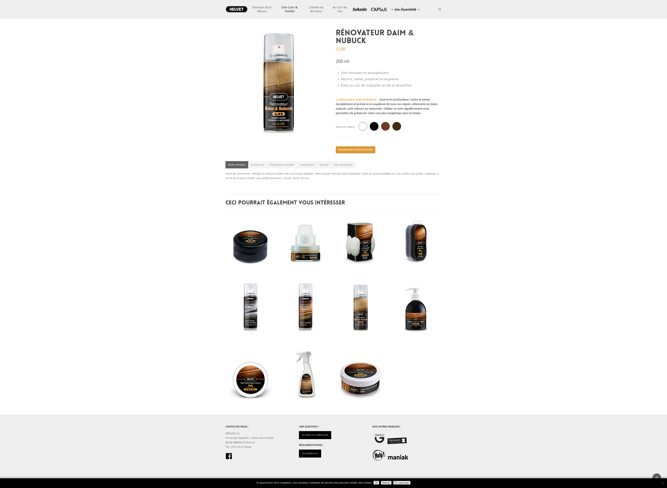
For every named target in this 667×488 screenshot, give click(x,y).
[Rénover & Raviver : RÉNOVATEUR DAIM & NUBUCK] (361, 308)
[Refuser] (662, 483)
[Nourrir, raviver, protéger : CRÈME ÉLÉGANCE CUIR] (251, 240)
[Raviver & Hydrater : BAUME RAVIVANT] (416, 308)
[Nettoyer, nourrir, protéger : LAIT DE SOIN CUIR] (306, 375)
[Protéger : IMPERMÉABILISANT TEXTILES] (251, 308)
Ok (376, 482)
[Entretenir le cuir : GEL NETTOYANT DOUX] (251, 375)
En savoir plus (402, 482)
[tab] (236, 164)
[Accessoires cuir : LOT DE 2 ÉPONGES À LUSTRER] (361, 240)
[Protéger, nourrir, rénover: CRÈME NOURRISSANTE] (361, 375)
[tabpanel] (333, 175)
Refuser (386, 482)
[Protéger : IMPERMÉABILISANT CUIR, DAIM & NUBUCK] (306, 308)
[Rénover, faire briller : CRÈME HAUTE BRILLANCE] (306, 240)
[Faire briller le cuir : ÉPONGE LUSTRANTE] (416, 240)
